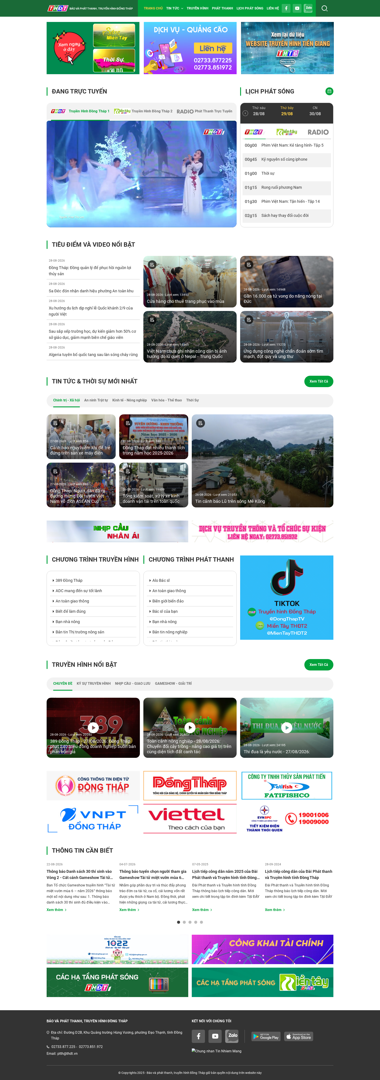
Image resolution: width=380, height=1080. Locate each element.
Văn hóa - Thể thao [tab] (166, 400)
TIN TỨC (172, 8)
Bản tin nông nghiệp (169, 632)
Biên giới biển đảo (168, 601)
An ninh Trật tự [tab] (96, 400)
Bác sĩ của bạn (165, 611)
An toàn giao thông (72, 601)
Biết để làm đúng (71, 611)
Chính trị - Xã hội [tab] (66, 400)
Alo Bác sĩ (161, 580)
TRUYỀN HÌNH (197, 8)
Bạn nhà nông (68, 621)
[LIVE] (142, 174)
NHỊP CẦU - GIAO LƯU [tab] (133, 683)
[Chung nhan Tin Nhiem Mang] (262, 1051)
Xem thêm (55, 910)
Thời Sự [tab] (192, 400)
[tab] (80, 112)
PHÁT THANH (222, 8)
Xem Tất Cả (319, 381)
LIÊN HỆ (273, 8)
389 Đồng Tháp (69, 580)
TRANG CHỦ (153, 8)
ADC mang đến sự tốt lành (79, 590)
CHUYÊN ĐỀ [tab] (62, 683)
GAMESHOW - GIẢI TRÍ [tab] (173, 683)
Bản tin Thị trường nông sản (80, 632)
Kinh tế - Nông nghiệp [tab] (129, 400)
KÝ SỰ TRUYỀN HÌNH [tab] (94, 683)
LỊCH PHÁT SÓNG (250, 8)
